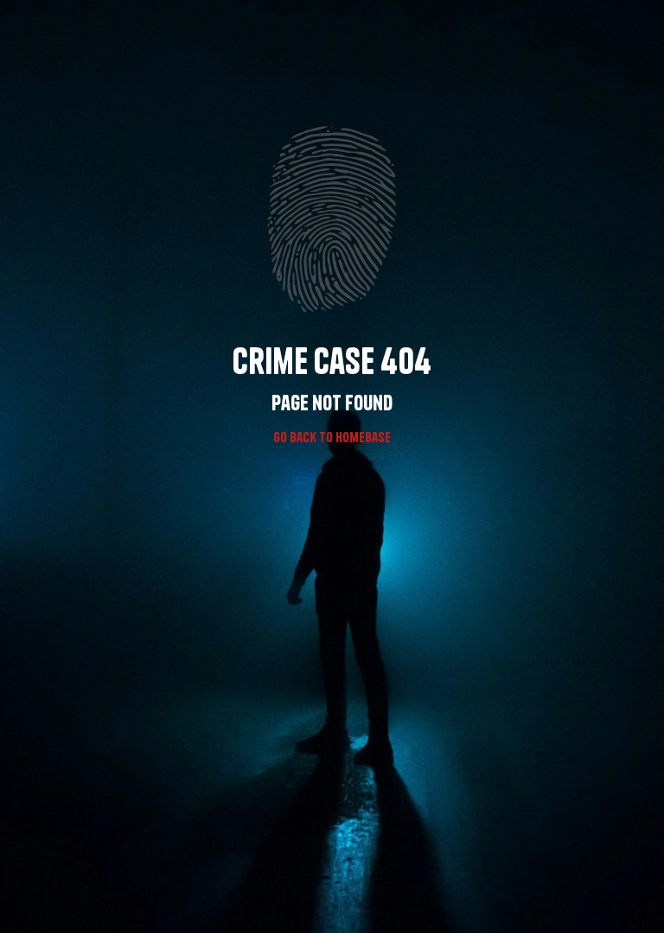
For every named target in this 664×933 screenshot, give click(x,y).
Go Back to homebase (332, 437)
